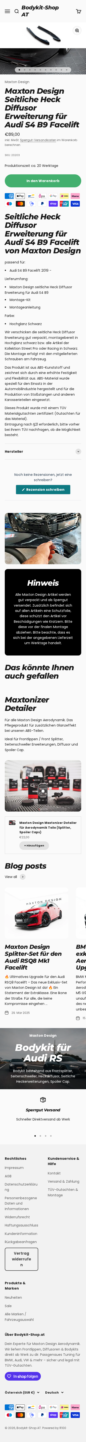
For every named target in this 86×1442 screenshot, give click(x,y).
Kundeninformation (21, 1233)
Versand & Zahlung (63, 1181)
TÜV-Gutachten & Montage (63, 1192)
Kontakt (54, 1173)
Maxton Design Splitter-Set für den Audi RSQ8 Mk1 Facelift (33, 957)
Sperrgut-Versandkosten (38, 140)
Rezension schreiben (48, 490)
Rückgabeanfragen (21, 1241)
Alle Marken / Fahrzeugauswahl (19, 1317)
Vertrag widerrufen (21, 1259)
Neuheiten (13, 1297)
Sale (8, 1306)
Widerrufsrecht (17, 1217)
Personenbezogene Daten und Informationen (21, 1203)
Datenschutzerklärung (21, 1187)
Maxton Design (17, 81)
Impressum (14, 1167)
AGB (8, 1176)
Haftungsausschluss (21, 1225)
